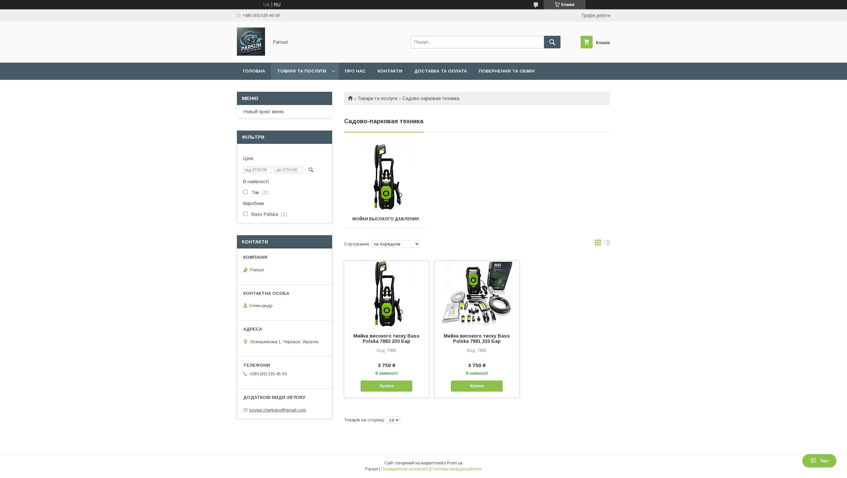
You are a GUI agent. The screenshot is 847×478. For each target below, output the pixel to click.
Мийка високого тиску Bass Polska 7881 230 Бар (477, 338)
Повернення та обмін (507, 71)
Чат (824, 460)
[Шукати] (552, 42)
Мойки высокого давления (385, 219)
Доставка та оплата (440, 71)
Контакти (390, 71)
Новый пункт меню (264, 111)
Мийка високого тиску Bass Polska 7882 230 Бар (386, 338)
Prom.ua (455, 463)
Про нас (355, 71)
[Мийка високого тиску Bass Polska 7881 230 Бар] (477, 294)
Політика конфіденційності (456, 469)
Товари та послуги (301, 71)
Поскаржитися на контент (404, 469)
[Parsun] (251, 54)
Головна (254, 71)
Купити (386, 386)
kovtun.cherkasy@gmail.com (277, 409)
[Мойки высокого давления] (385, 177)
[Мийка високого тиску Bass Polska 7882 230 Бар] (386, 294)
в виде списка (607, 244)
